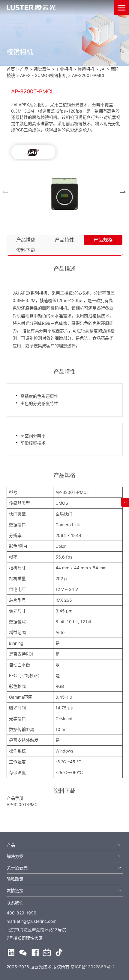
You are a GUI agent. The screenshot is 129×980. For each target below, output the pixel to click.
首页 (11, 69)
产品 (11, 845)
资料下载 (25, 250)
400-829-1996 (21, 912)
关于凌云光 (17, 867)
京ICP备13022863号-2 (92, 966)
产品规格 (103, 240)
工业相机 (64, 69)
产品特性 (64, 240)
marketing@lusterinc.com (31, 921)
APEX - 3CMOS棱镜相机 (43, 75)
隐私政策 (15, 879)
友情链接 (15, 890)
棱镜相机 (85, 69)
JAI (102, 69)
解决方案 (15, 856)
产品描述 (25, 240)
